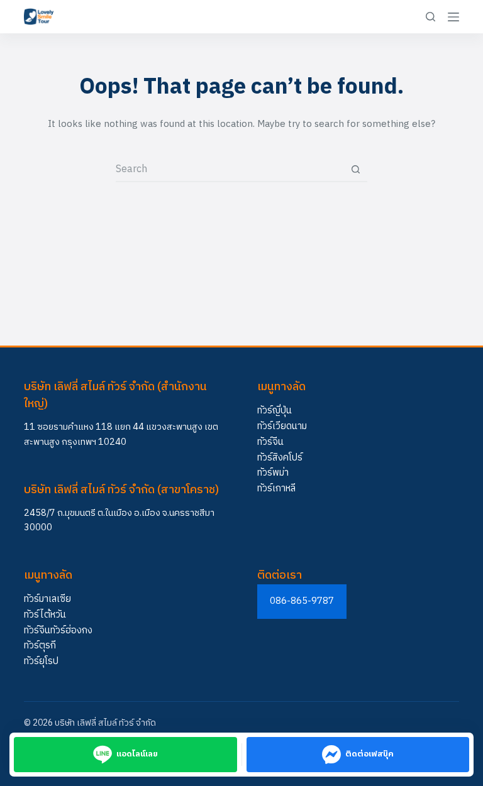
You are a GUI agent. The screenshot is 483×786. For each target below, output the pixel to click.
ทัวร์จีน (270, 442)
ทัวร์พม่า (273, 473)
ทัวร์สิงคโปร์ (280, 458)
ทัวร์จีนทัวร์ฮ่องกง (58, 630)
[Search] (430, 16)
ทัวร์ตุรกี (40, 645)
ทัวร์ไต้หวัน (45, 615)
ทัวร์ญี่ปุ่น (274, 410)
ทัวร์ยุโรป (41, 661)
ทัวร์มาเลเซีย (47, 599)
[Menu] (453, 17)
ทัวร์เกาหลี (276, 488)
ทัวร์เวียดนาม (282, 426)
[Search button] (355, 169)
